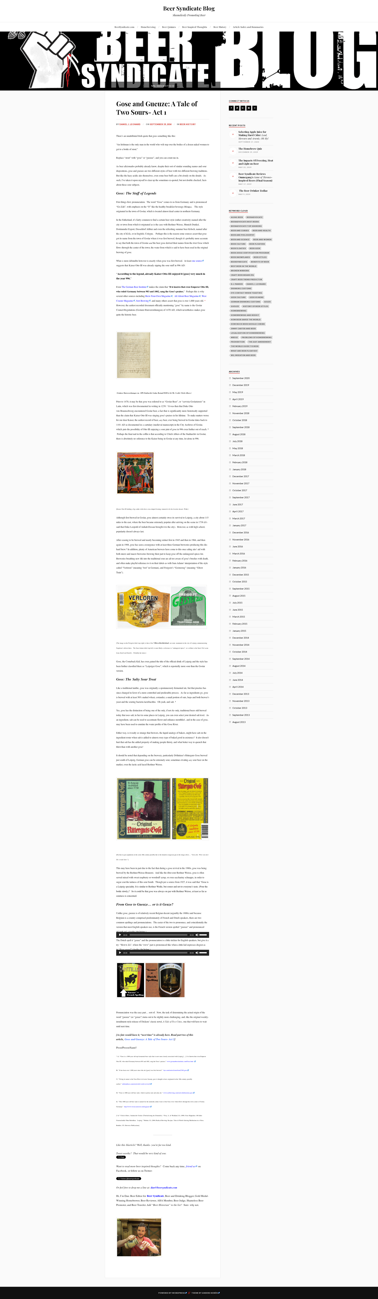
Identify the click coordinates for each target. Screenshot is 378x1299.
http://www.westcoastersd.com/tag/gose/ (137, 1107)
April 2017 (237, 511)
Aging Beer (237, 217)
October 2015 (239, 581)
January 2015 (239, 630)
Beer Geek (255, 248)
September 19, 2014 (161, 124)
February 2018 (239, 462)
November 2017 (240, 483)
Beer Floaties (238, 248)
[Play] (120, 934)
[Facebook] (231, 108)
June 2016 (237, 546)
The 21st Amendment (260, 342)
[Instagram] (254, 108)
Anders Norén (210, 1293)
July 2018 (237, 441)
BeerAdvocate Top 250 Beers (246, 226)
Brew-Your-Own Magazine (158, 295)
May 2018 (237, 448)
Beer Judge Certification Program (250, 253)
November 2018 (240, 413)
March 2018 (238, 455)
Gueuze (235, 306)
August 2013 (238, 722)
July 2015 (237, 602)
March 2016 (238, 553)
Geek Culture (238, 297)
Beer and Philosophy (242, 235)
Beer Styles (260, 257)
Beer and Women (262, 239)
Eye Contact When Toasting (246, 293)
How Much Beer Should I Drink (248, 324)
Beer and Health (262, 230)
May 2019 (237, 392)
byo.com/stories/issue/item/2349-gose (175, 1070)
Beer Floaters (257, 244)
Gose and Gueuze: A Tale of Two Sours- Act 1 (156, 107)
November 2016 (240, 539)
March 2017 (238, 518)
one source (197, 260)
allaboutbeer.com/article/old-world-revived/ (136, 1084)
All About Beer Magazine (186, 295)
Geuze (267, 302)
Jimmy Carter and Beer (243, 328)
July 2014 (237, 672)
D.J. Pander (237, 284)
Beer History (220, 26)
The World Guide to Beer (245, 346)
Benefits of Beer (260, 262)
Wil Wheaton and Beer (243, 355)
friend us (190, 1166)
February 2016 (239, 560)
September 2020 (241, 378)
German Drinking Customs (245, 302)
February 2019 (239, 406)
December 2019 (240, 385)
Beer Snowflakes (240, 257)
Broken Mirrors (240, 271)
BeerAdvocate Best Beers (245, 222)
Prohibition (238, 342)
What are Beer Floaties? (244, 351)
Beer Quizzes (169, 26)
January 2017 (239, 525)
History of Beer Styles (255, 306)
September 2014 (241, 658)
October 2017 (239, 490)
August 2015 (238, 595)
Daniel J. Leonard (130, 124)
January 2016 (239, 567)
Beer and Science (240, 239)
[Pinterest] (248, 108)
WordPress (178, 1293)
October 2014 (239, 651)
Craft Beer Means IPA (242, 275)
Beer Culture (238, 244)
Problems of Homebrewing (257, 337)
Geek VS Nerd (257, 297)
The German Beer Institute (134, 286)
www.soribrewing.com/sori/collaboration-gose (178, 1093)
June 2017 (237, 504)
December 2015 (240, 574)
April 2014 (237, 686)
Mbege (234, 337)
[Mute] (196, 934)
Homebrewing (148, 26)
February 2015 (239, 623)
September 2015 (241, 588)
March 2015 (238, 616)
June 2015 (237, 609)
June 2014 (237, 679)
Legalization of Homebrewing (248, 333)
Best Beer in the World (243, 266)
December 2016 (240, 532)
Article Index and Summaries (248, 26)
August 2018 (238, 434)
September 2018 (241, 427)
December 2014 (240, 637)
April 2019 (237, 399)
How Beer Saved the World (246, 319)
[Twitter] (237, 108)
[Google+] (243, 108)
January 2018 (239, 469)
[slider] (203, 934)
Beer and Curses (240, 230)
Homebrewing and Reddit (245, 315)
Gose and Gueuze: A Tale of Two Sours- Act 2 (149, 1039)
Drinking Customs (241, 288)
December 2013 (240, 693)
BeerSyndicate (239, 262)
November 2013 (240, 700)
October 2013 (239, 707)
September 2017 (241, 497)
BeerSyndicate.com (124, 26)
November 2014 (240, 644)
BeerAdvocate (255, 217)
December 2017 (240, 476)
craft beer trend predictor (246, 279)
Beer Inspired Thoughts (194, 26)
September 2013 (241, 714)
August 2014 (238, 665)
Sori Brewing (142, 300)
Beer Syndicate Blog (189, 8)
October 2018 (239, 420)
